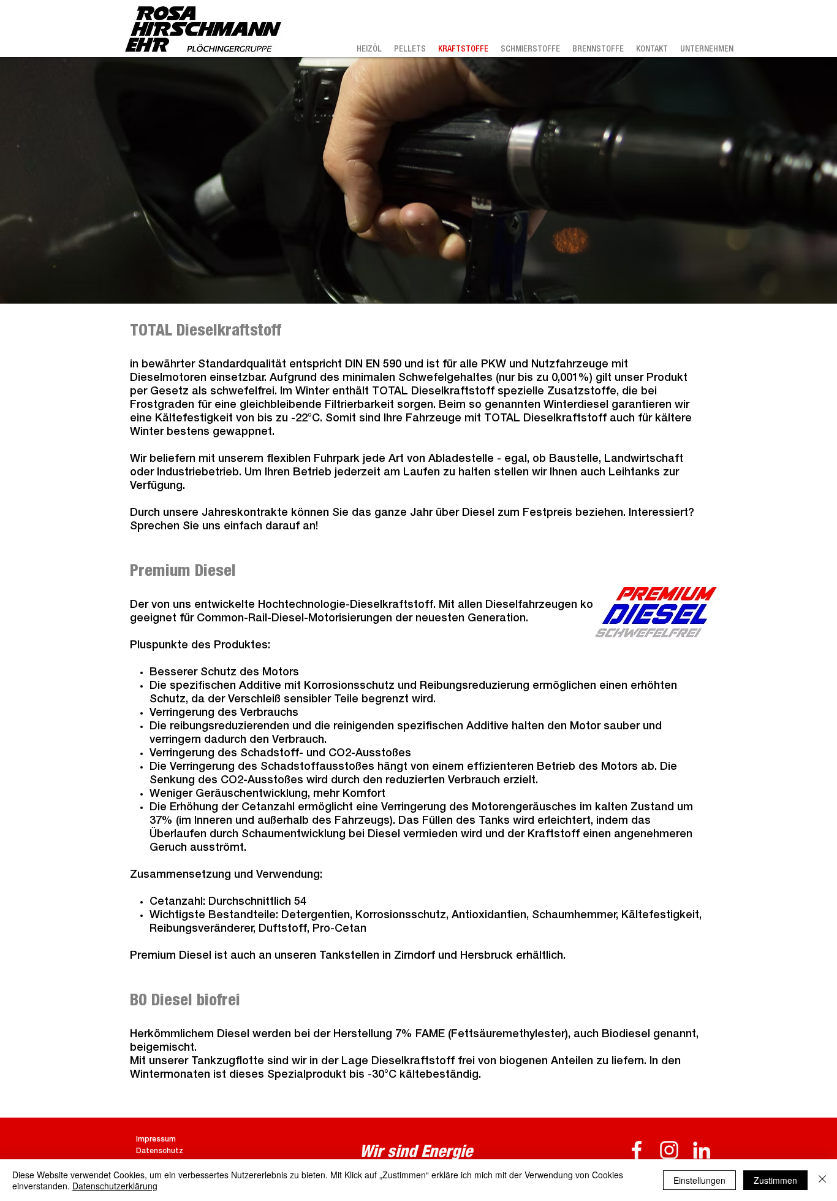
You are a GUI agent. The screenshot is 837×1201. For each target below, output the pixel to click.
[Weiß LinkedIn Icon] (701, 1150)
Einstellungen (699, 1180)
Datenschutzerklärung (114, 1186)
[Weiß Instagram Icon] (669, 1150)
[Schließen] (822, 1180)
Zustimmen (775, 1180)
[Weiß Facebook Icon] (636, 1150)
